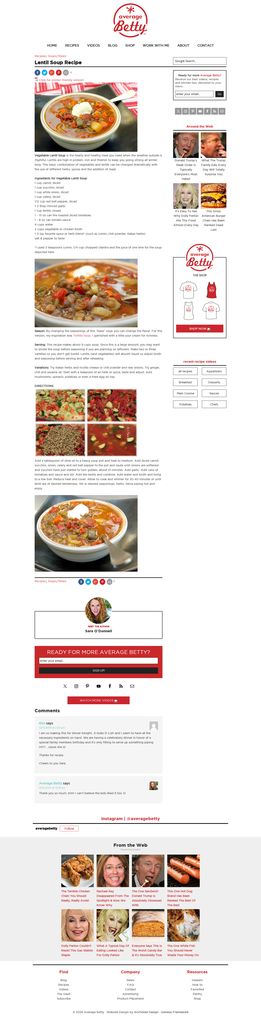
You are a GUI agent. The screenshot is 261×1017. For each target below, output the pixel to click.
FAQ (130, 984)
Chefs (214, 404)
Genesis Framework (175, 1012)
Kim (42, 723)
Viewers (197, 980)
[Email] (66, 73)
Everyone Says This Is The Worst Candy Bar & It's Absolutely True (147, 950)
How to (197, 984)
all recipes (185, 371)
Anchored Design (146, 1012)
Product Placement (130, 998)
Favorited (197, 989)
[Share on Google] (52, 73)
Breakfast (185, 382)
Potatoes (185, 404)
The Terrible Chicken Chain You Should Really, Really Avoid (75, 896)
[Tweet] (45, 73)
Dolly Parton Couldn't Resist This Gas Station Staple (77, 950)
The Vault (63, 993)
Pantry (197, 993)
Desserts (214, 382)
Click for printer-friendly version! (61, 80)
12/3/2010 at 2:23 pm (52, 727)
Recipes (40, 56)
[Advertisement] (199, 465)
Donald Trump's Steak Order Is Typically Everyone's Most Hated (186, 169)
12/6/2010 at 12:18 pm (52, 787)
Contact (130, 989)
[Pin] (59, 73)
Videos (64, 989)
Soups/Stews (57, 56)
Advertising (130, 993)
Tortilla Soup (82, 335)
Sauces (214, 393)
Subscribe (64, 998)
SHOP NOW (198, 328)
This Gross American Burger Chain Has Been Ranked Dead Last (213, 220)
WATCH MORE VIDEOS (97, 700)
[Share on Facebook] (38, 73)
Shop (197, 998)
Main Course (185, 393)
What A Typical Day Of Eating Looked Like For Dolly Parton (113, 950)
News (130, 980)
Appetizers (214, 371)
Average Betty (130, 20)
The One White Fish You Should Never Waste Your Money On (183, 950)
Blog (63, 980)
